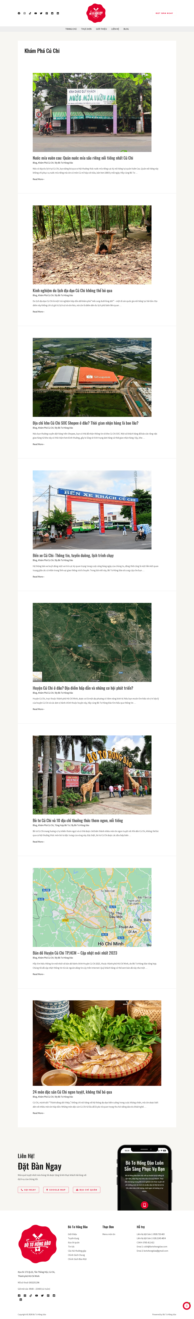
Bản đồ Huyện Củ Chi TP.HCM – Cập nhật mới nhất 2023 (75, 953)
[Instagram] (24, 13)
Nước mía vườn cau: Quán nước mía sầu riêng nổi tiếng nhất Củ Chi (83, 158)
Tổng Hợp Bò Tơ (62, 825)
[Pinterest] (47, 13)
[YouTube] (35, 13)
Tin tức (71, 1246)
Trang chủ (71, 29)
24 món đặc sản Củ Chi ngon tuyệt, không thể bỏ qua (72, 1092)
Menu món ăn (108, 1234)
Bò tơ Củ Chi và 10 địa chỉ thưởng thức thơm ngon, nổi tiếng (78, 820)
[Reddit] (52, 13)
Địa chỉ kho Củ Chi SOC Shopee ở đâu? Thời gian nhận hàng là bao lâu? (85, 423)
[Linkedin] (58, 13)
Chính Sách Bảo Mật (77, 1259)
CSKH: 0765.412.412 (145, 1242)
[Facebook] (19, 13)
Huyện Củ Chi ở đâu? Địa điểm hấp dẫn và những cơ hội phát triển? (83, 688)
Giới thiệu (101, 29)
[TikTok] (30, 13)
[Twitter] (41, 13)
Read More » (38, 179)
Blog (126, 29)
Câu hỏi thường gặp (77, 1250)
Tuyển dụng (73, 1238)
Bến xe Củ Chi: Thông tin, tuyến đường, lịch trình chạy (73, 555)
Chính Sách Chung (76, 1255)
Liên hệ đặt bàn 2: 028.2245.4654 (151, 1238)
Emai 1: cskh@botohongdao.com (152, 1246)
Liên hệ (115, 29)
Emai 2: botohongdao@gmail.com (152, 1250)
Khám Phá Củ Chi (46, 162)
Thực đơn (86, 29)
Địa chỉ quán (73, 1242)
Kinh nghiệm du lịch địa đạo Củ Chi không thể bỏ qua (72, 290)
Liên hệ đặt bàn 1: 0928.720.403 (151, 1234)
